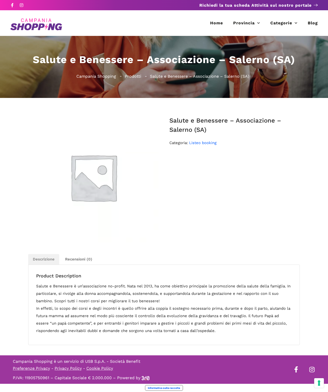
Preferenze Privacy (31, 368)
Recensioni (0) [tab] (78, 259)
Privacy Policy (68, 368)
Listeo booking (203, 142)
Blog (313, 23)
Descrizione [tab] (44, 259)
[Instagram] (21, 5)
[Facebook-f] (12, 5)
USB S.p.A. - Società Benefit (112, 361)
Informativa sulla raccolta (164, 387)
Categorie (281, 23)
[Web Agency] (145, 377)
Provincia (244, 23)
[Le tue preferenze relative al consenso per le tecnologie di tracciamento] (319, 383)
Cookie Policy (99, 368)
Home (216, 23)
